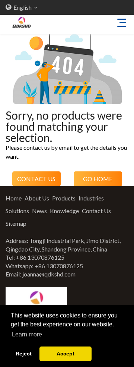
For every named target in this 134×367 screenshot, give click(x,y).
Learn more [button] (27, 334)
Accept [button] (65, 354)
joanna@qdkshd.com (49, 274)
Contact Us (96, 210)
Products (64, 198)
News (39, 210)
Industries (91, 198)
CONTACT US (36, 178)
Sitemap (16, 223)
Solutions (17, 210)
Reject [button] (24, 354)
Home (14, 198)
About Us (37, 198)
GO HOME (97, 178)
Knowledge (64, 210)
